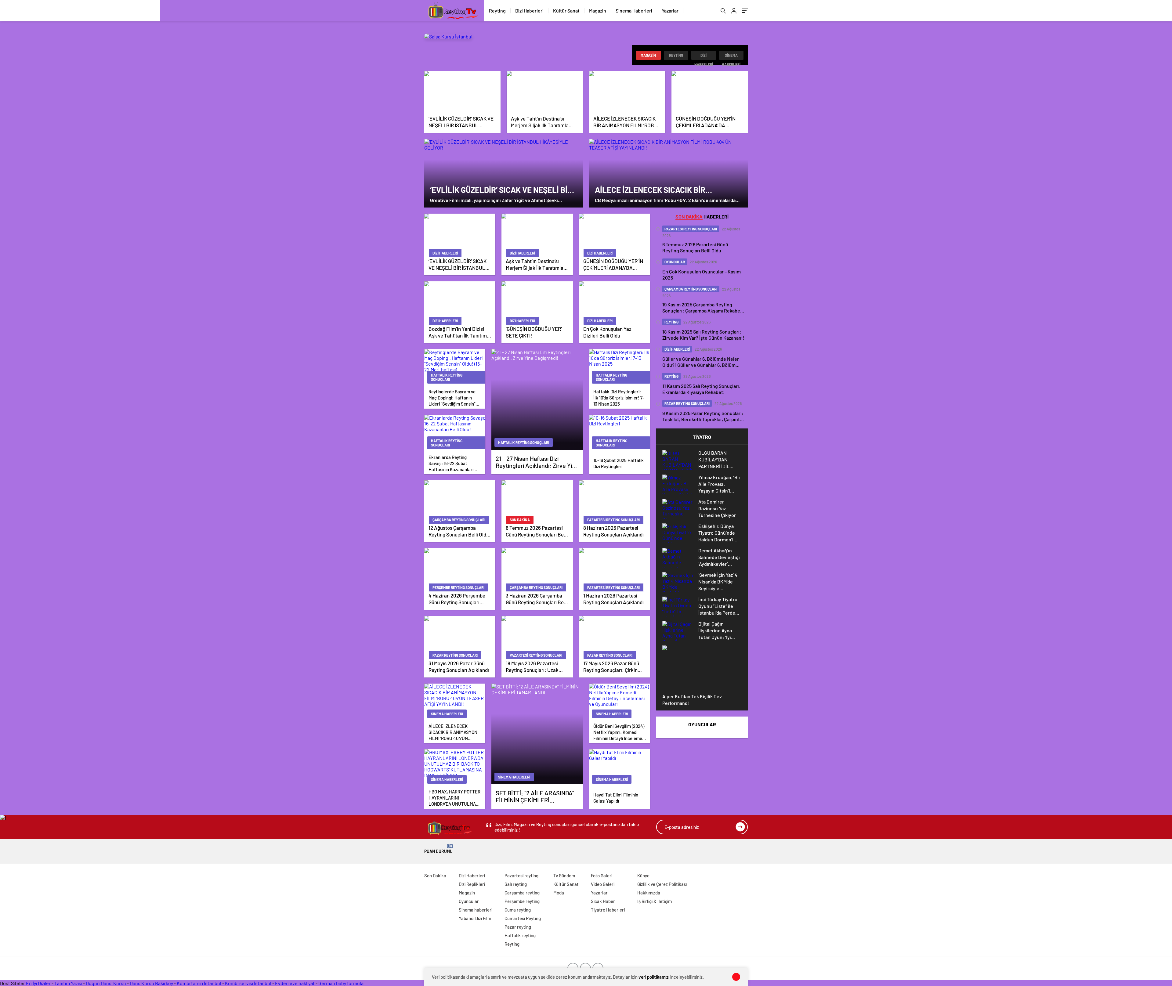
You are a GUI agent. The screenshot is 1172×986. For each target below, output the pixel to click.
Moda (558, 892)
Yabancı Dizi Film (475, 918)
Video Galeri (602, 884)
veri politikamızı (653, 977)
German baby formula (341, 983)
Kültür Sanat (566, 10)
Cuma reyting (518, 909)
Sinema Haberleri (634, 10)
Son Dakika (435, 875)
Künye (643, 875)
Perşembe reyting (522, 901)
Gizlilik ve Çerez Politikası (662, 884)
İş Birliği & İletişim (654, 901)
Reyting (497, 10)
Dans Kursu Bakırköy (151, 983)
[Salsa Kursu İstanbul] (448, 36)
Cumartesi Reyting (523, 918)
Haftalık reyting (520, 935)
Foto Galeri (601, 875)
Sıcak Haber (603, 901)
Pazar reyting (518, 927)
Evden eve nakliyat (295, 983)
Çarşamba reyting (522, 892)
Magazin (597, 10)
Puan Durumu (438, 849)
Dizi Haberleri (529, 10)
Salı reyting (516, 884)
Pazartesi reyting (521, 875)
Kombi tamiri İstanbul (199, 983)
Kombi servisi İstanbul (248, 983)
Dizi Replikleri (472, 884)
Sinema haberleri (731, 56)
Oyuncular (469, 901)
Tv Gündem (564, 875)
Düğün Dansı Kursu (106, 983)
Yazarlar (670, 10)
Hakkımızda (648, 892)
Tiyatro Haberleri (608, 909)
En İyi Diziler (38, 983)
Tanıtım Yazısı (68, 983)
